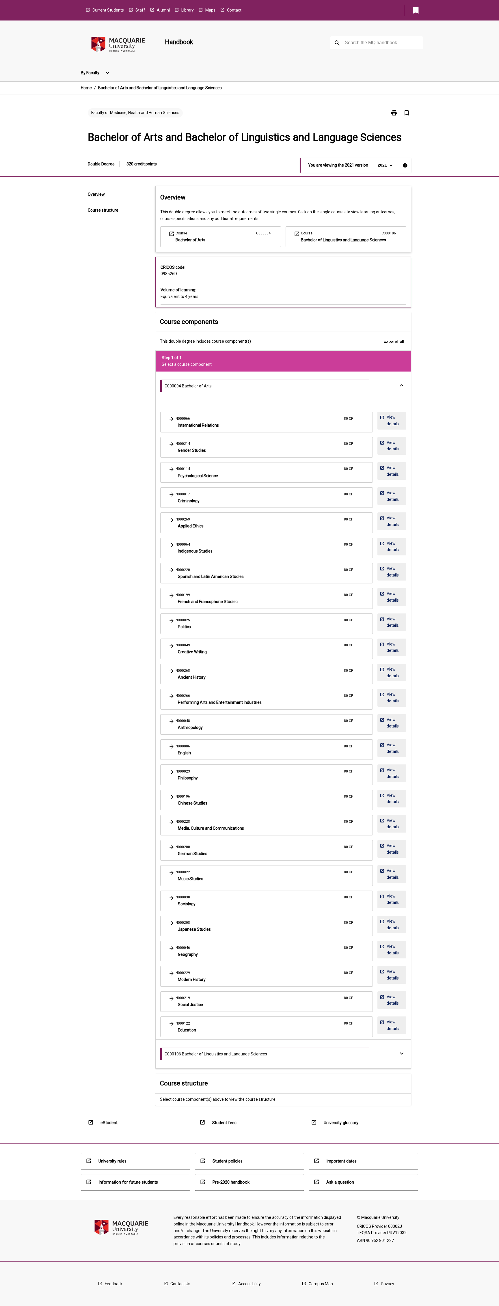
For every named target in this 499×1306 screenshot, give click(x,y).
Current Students (108, 10)
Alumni (163, 10)
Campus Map (321, 1283)
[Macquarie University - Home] (118, 45)
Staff (140, 10)
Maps (210, 10)
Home (86, 87)
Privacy (387, 1283)
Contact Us (180, 1283)
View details (391, 420)
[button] (266, 422)
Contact (234, 10)
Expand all (393, 341)
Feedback (113, 1283)
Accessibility (249, 1283)
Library (187, 10)
